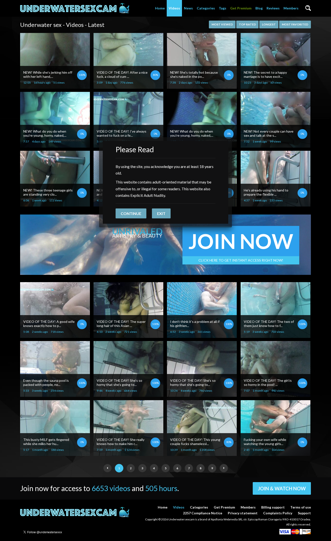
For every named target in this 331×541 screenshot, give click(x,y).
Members (291, 8)
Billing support (273, 507)
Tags (222, 8)
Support (304, 513)
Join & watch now (282, 488)
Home (160, 8)
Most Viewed (222, 24)
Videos (174, 8)
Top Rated (247, 24)
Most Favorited (295, 24)
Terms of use (300, 507)
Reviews (273, 8)
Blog (259, 8)
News (188, 8)
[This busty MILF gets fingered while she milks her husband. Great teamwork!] (55, 454)
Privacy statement (243, 513)
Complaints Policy (277, 513)
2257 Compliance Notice (202, 513)
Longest (269, 24)
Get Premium (241, 8)
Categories (206, 8)
